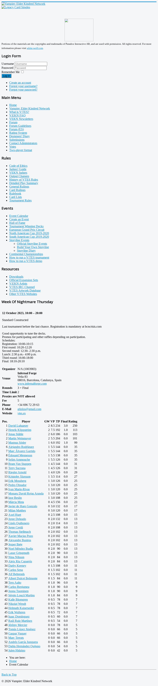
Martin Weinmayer (19, 438)
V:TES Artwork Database (25, 290)
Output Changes (19, 176)
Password (8, 67)
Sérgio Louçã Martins (21, 595)
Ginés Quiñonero (18, 523)
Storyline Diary (26, 250)
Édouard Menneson (20, 455)
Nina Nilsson (16, 557)
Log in (6, 75)
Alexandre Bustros (19, 540)
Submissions (16, 139)
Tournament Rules (20, 200)
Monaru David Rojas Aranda (26, 493)
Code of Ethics (18, 165)
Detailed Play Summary (23, 183)
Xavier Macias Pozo (20, 536)
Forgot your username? (23, 86)
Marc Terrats (16, 637)
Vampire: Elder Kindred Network (29, 108)
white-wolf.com (35, 48)
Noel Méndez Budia (20, 548)
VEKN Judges (18, 172)
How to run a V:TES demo (25, 261)
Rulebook (15, 193)
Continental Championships (26, 254)
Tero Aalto (14, 582)
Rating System (18, 132)
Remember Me (11, 72)
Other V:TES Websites (23, 294)
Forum (13, 122)
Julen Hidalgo (16, 650)
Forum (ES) (16, 129)
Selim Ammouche (19, 459)
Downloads (16, 276)
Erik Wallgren (16, 612)
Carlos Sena (15, 569)
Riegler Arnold (17, 472)
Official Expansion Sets (23, 280)
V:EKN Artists (18, 283)
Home (13, 105)
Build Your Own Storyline (33, 247)
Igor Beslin (15, 497)
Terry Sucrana (16, 468)
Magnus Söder (17, 442)
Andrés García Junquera (23, 642)
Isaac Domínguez (18, 616)
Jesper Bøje (15, 544)
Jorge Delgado (17, 519)
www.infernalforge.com (32, 383)
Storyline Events (19, 240)
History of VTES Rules (23, 179)
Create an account (20, 82)
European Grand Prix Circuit (26, 229)
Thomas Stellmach (19, 531)
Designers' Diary (19, 136)
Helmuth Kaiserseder (21, 608)
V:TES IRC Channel (22, 287)
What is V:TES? (19, 112)
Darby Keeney (17, 565)
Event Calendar (18, 215)
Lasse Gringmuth (18, 553)
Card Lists (15, 197)
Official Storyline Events (32, 243)
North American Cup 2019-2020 (29, 233)
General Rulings (19, 186)
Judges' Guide (17, 169)
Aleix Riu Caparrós (20, 561)
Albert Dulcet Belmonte (22, 578)
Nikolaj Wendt (17, 603)
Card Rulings (17, 190)
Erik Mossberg (17, 480)
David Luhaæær (18, 425)
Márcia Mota (16, 502)
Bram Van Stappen (19, 463)
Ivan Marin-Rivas (19, 489)
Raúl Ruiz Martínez (20, 620)
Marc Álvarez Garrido (21, 451)
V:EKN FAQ (17, 115)
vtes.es (22, 413)
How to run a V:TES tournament (29, 257)
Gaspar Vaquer (17, 633)
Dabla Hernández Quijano (24, 646)
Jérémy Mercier (17, 625)
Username (8, 63)
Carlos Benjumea (18, 586)
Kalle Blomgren (18, 599)
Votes (12, 146)
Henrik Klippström (19, 429)
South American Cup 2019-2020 (29, 236)
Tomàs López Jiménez (21, 629)
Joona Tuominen (18, 591)
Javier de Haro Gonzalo (22, 506)
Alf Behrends (16, 574)
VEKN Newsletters (21, 119)
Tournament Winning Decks (26, 226)
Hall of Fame (17, 222)
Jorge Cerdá (15, 527)
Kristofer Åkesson (19, 476)
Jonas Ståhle (15, 434)
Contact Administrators (23, 143)
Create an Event (19, 219)
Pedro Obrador (17, 485)
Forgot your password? (23, 89)
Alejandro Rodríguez (21, 446)
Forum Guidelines (20, 125)
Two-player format (20, 150)
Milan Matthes (17, 510)
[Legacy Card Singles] (16, 7)
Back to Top (9, 674)
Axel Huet (14, 514)
